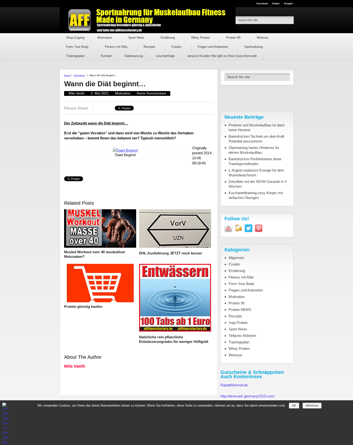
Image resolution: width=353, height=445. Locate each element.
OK (294, 405)
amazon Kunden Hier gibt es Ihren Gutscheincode (222, 56)
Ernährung (168, 37)
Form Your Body (78, 47)
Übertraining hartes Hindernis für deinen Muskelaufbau (254, 150)
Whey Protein (201, 37)
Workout (263, 37)
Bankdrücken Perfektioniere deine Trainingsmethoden (255, 161)
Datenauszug (134, 56)
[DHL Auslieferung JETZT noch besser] (175, 229)
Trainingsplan (75, 56)
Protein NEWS (240, 310)
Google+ (289, 3)
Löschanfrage (165, 56)
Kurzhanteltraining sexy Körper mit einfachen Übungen (256, 195)
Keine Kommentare (151, 93)
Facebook (262, 3)
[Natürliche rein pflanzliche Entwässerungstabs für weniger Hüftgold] (175, 298)
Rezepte (150, 47)
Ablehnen (312, 405)
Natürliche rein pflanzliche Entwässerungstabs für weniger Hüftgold (173, 339)
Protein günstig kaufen (83, 306)
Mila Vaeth (77, 93)
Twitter (276, 3)
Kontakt (106, 56)
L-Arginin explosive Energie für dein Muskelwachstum (256, 172)
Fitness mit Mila (116, 47)
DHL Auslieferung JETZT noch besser (170, 253)
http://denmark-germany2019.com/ (247, 396)
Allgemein (236, 258)
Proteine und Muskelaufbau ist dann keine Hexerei (257, 127)
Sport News (136, 37)
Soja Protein (238, 323)
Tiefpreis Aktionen (242, 336)
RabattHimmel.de (234, 385)
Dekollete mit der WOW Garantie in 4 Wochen (257, 183)
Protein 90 (233, 37)
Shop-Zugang (75, 37)
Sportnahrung (253, 47)
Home (67, 75)
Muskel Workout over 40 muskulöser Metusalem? (94, 254)
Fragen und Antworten (213, 47)
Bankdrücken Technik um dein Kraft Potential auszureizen (256, 138)
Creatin (176, 47)
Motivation (105, 37)
